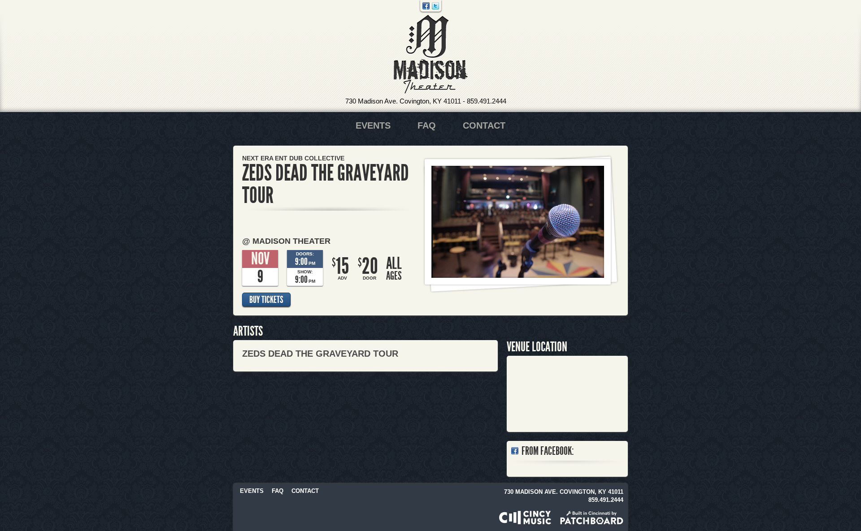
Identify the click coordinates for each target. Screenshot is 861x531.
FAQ (426, 125)
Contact (484, 125)
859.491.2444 (486, 101)
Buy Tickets (266, 300)
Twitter (435, 5)
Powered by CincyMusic (525, 517)
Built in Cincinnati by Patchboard (591, 517)
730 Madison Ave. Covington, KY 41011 (403, 101)
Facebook (426, 5)
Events (373, 125)
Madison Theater (431, 54)
